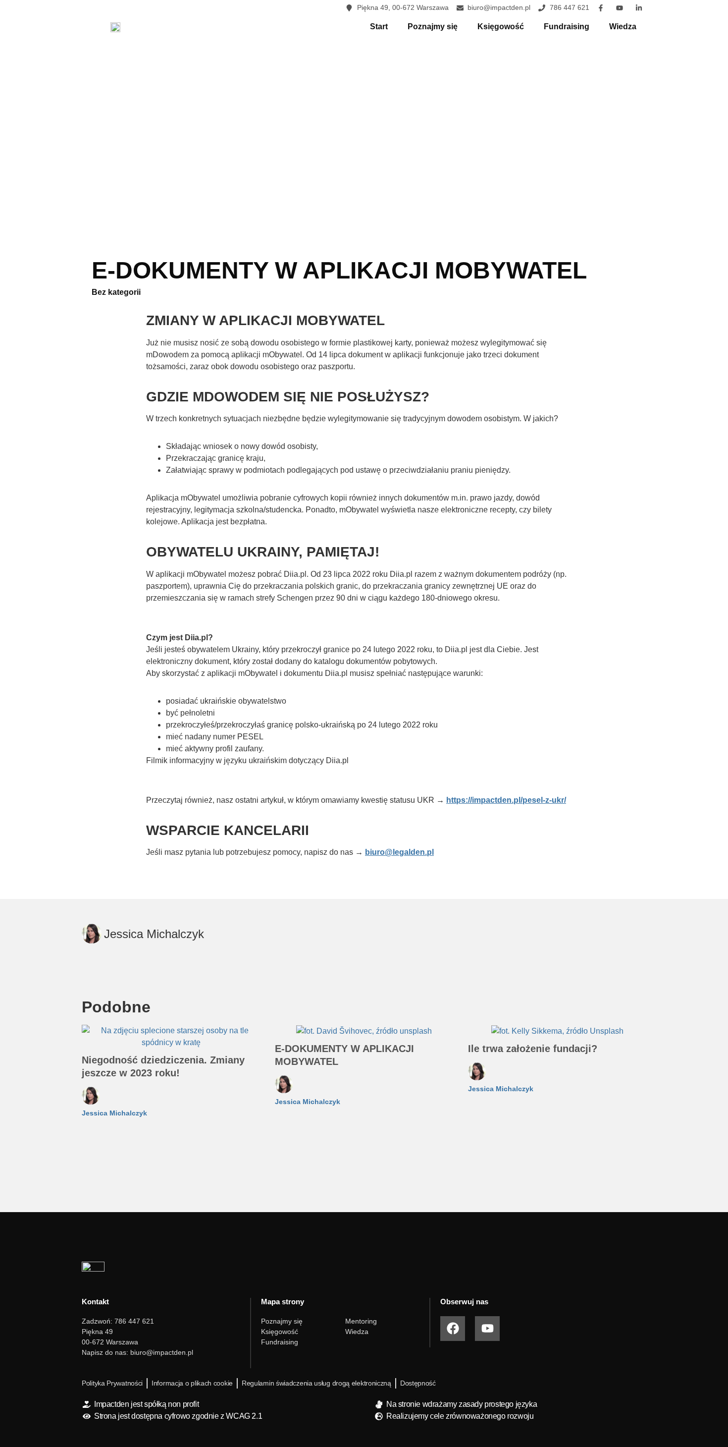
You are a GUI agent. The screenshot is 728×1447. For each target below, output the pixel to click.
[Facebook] (452, 1328)
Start (379, 26)
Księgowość (500, 26)
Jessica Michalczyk (114, 1113)
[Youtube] (487, 1328)
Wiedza (622, 26)
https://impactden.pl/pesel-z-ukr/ (506, 800)
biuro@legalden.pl (399, 852)
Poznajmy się (433, 26)
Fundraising (566, 26)
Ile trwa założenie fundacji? (532, 1048)
